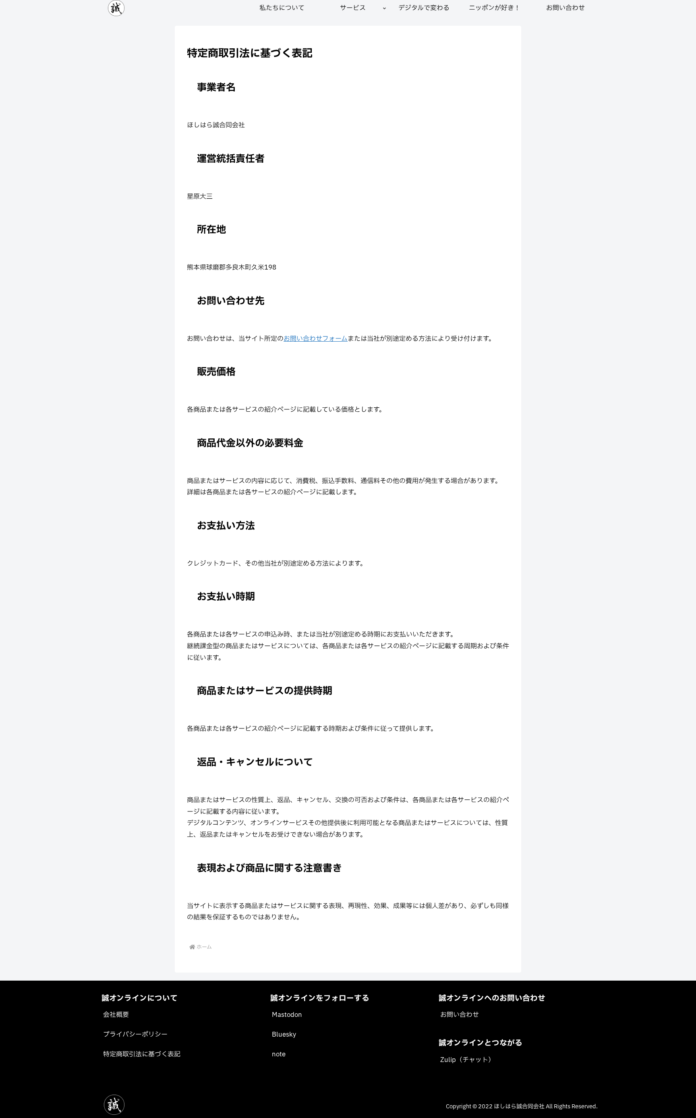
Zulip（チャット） (467, 1060)
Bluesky (284, 1034)
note (279, 1054)
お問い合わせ (459, 1015)
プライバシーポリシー (135, 1034)
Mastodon (287, 1015)
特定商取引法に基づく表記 (141, 1054)
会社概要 (116, 1015)
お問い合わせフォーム (316, 339)
